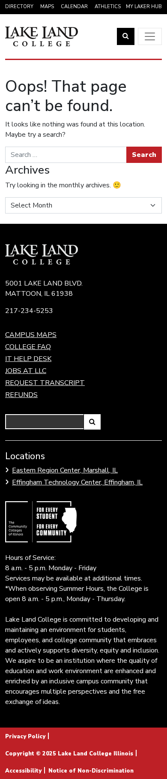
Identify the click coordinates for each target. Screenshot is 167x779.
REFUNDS (21, 395)
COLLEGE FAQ (28, 347)
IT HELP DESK (28, 359)
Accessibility (23, 771)
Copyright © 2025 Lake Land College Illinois (69, 754)
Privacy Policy (25, 736)
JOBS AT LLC (25, 371)
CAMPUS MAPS (31, 335)
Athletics (108, 6)
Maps (47, 6)
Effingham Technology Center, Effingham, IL (77, 482)
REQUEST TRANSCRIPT (45, 383)
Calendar (74, 6)
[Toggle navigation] (150, 36)
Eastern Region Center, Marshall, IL (65, 470)
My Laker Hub (144, 6)
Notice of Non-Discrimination (91, 771)
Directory (19, 6)
